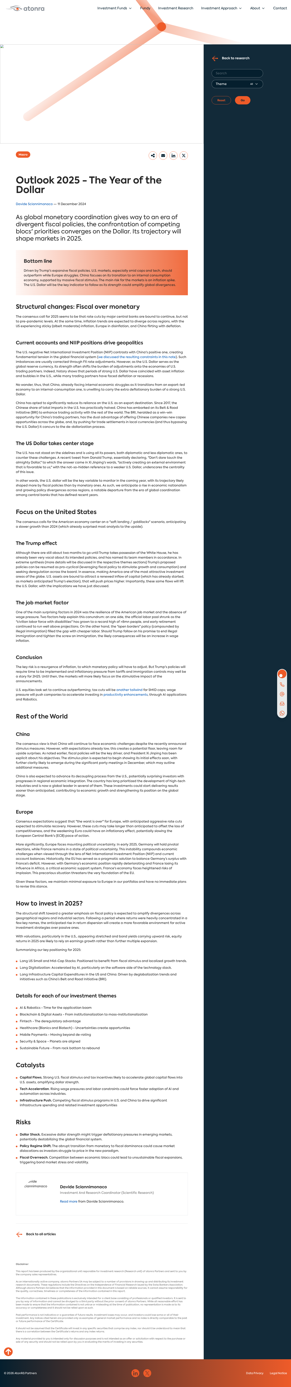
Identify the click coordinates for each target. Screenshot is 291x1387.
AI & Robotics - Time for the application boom (56, 1008)
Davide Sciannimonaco (34, 204)
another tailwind (129, 690)
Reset (221, 100)
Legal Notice (278, 1373)
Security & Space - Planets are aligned (50, 1041)
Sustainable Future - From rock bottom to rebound (60, 1048)
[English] (25, 8)
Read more (68, 1201)
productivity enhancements (126, 695)
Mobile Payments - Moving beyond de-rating (55, 1035)
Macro (23, 155)
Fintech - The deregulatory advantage (50, 1021)
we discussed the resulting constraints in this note (137, 357)
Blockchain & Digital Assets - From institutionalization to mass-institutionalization (84, 1014)
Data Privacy (254, 1373)
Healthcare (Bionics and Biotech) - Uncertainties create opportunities (75, 1028)
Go (243, 100)
